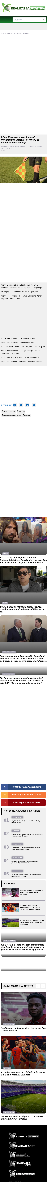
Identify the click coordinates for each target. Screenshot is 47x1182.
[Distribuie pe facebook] (15, 405)
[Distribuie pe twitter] (21, 405)
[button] (3, 20)
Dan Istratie (14, 146)
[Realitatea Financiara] (23, 1155)
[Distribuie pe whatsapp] (27, 405)
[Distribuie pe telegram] (34, 405)
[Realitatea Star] (23, 1174)
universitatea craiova (12, 415)
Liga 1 (10, 34)
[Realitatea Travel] (23, 1164)
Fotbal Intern (22, 34)
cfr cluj (22, 412)
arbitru (27, 415)
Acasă (3, 34)
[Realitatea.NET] (23, 1146)
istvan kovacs (9, 412)
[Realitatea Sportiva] (23, 1136)
